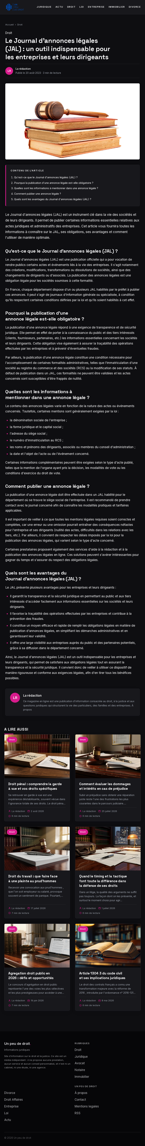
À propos (81, 1093)
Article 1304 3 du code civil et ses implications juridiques (102, 975)
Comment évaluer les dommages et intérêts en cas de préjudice (105, 786)
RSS (77, 1113)
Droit (71, 7)
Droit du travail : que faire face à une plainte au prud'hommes (32, 878)
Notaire (80, 1070)
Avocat (80, 1063)
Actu (59, 7)
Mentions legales (87, 1106)
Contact (80, 1099)
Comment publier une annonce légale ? (37, 193)
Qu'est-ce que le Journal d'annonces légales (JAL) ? (46, 177)
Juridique (44, 7)
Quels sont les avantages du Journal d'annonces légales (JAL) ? (52, 199)
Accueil (9, 24)
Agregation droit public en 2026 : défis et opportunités (31, 975)
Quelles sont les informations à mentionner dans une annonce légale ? (56, 188)
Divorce (135, 7)
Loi (81, 7)
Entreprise (96, 7)
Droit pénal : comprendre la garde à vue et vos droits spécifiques (35, 786)
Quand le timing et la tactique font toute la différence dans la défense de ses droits (103, 881)
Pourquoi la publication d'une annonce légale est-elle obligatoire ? (53, 182)
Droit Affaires (13, 1099)
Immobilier (117, 7)
